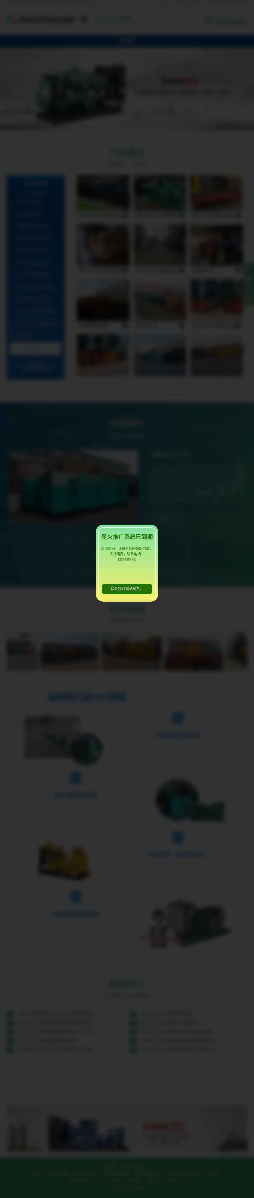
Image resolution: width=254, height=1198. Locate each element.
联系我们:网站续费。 (127, 589)
